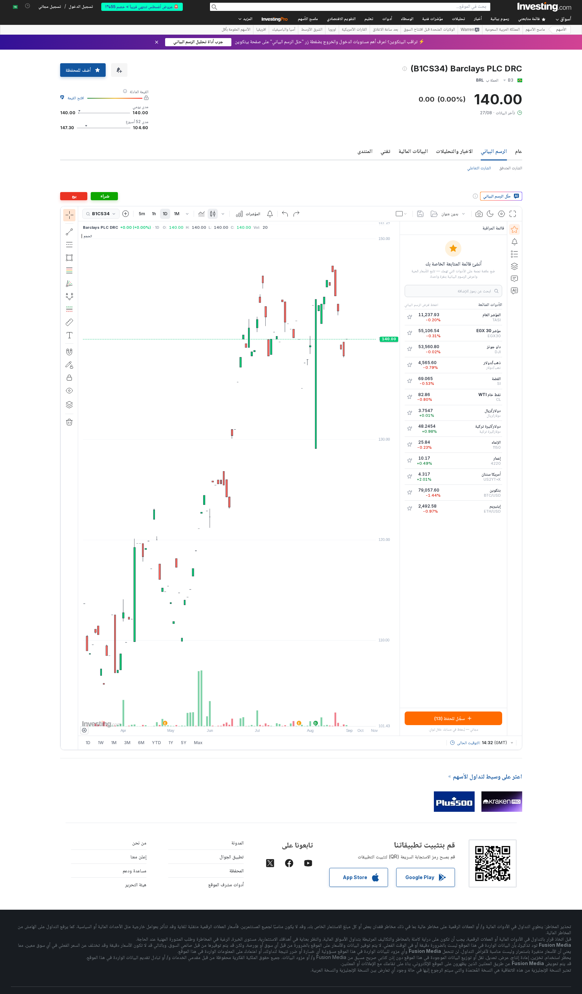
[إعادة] (296, 214)
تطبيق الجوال (231, 856)
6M (141, 742)
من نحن (139, 842)
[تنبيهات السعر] (270, 214)
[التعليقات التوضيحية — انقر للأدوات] (69, 335)
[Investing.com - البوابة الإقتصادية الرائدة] (544, 7)
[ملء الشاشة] (513, 214)
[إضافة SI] (409, 381)
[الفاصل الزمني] (187, 214)
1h (154, 213)
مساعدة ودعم (134, 870)
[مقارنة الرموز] (126, 214)
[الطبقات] (69, 404)
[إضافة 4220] (409, 460)
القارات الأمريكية (354, 30)
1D (165, 213)
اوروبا (332, 30)
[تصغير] (220, 717)
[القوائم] (514, 253)
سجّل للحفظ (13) (449, 718)
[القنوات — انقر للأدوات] (69, 245)
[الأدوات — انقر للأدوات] (69, 322)
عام (518, 151)
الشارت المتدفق (510, 167)
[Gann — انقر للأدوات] (69, 283)
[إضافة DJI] (409, 349)
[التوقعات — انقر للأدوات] (69, 309)
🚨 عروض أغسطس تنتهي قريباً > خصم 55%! (142, 6)
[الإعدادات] (84, 730)
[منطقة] (201, 214)
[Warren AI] (514, 290)
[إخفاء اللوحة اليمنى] (397, 479)
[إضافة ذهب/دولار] (409, 365)
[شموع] (213, 214)
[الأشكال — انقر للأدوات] (69, 258)
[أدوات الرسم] (67, 478)
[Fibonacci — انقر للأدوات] (69, 270)
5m (142, 213)
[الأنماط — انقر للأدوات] (69, 296)
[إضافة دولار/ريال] (409, 413)
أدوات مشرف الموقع (226, 884)
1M (176, 213)
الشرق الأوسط (311, 30)
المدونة (237, 842)
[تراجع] (285, 214)
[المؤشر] (69, 215)
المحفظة (236, 870)
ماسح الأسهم (308, 19)
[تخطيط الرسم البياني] (402, 214)
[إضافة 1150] (409, 444)
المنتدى (364, 151)
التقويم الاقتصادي (341, 19)
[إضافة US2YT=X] (409, 476)
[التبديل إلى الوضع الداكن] (490, 214)
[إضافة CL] (409, 397)
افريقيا (261, 30)
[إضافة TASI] (409, 317)
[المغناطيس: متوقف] (69, 352)
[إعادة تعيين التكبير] (257, 717)
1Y (171, 742)
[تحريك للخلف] (238, 717)
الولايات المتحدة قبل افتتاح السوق (429, 30)
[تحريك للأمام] (248, 717)
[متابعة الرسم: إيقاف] (69, 365)
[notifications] (28, 6)
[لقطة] (479, 214)
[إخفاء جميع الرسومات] (69, 390)
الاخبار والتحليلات (454, 151)
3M (127, 742)
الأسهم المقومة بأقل (236, 30)
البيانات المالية (413, 151)
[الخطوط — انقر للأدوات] (69, 232)
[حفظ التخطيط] (420, 214)
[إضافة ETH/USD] (409, 508)
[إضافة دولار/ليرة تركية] (409, 428)
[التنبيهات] (514, 241)
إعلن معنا (138, 856)
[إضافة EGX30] (409, 333)
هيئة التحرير (135, 884)
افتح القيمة (76, 97)
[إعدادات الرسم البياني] (501, 214)
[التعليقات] (514, 278)
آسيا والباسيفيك (283, 30)
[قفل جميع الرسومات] (69, 378)
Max (198, 742)
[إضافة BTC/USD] (409, 492)
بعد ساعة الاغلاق (385, 30)
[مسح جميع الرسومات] (69, 422)
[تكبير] (229, 717)
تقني (385, 151)
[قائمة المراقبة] (514, 229)
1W (101, 742)
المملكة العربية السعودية (502, 30)
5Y (184, 742)
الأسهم (561, 29)
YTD (156, 742)
